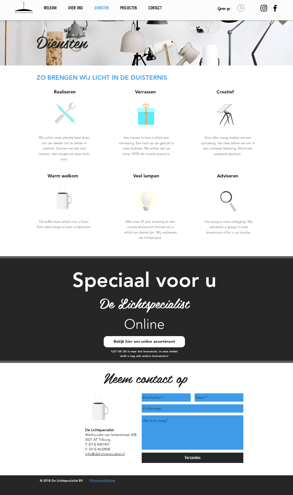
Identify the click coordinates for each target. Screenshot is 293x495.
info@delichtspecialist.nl (105, 454)
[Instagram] (263, 8)
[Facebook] (275, 8)
